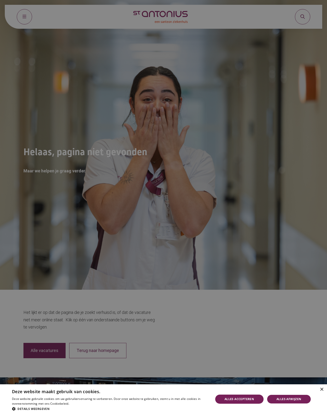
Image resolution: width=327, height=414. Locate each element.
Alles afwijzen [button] (288, 399)
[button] (109, 408)
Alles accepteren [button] (239, 399)
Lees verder (77, 403)
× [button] (321, 389)
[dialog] (163, 399)
